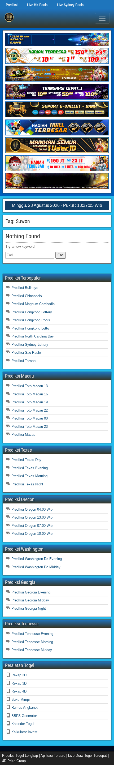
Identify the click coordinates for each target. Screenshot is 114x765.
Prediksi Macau (23, 435)
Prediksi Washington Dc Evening (36, 559)
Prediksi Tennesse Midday (31, 650)
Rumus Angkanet (24, 708)
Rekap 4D (19, 691)
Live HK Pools (37, 5)
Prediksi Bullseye (24, 288)
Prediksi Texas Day (26, 460)
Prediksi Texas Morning (29, 476)
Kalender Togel (22, 724)
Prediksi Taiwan (23, 361)
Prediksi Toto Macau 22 (29, 410)
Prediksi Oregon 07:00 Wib (31, 526)
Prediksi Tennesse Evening (32, 634)
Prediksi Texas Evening (29, 468)
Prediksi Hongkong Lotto (30, 328)
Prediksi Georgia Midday (30, 600)
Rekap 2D (19, 675)
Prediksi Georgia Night (28, 608)
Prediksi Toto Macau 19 (29, 402)
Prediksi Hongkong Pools (30, 320)
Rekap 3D (19, 683)
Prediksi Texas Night (27, 484)
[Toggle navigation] (102, 18)
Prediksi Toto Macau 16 (29, 394)
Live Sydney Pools (70, 5)
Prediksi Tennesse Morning (32, 642)
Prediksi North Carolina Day (32, 336)
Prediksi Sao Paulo (26, 352)
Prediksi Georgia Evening (30, 592)
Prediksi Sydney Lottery (29, 345)
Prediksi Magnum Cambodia (33, 304)
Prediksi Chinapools (26, 296)
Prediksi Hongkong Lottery (31, 312)
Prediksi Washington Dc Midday (35, 567)
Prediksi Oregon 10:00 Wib (31, 534)
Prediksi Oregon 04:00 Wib (31, 509)
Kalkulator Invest (24, 732)
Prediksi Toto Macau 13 (29, 386)
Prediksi (11, 5)
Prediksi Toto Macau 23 (29, 427)
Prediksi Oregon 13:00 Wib (31, 517)
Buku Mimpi (20, 700)
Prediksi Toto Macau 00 (29, 418)
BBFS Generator (24, 716)
